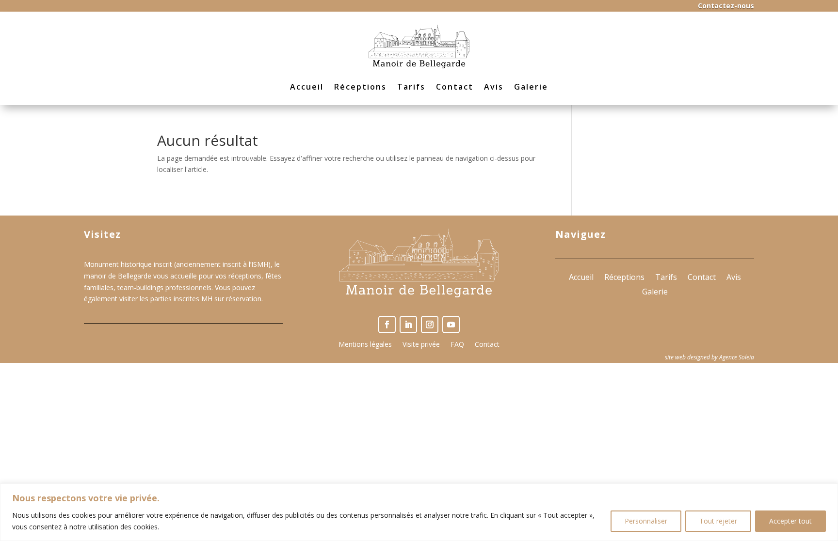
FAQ (457, 345)
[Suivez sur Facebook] (387, 324)
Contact (454, 86)
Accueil (306, 86)
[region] (419, 512)
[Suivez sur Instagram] (429, 324)
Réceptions (360, 86)
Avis (493, 86)
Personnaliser (646, 521)
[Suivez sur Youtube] (451, 324)
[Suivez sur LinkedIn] (408, 324)
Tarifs (411, 86)
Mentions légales (365, 345)
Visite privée (421, 345)
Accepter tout (790, 521)
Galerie (531, 86)
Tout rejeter (718, 521)
